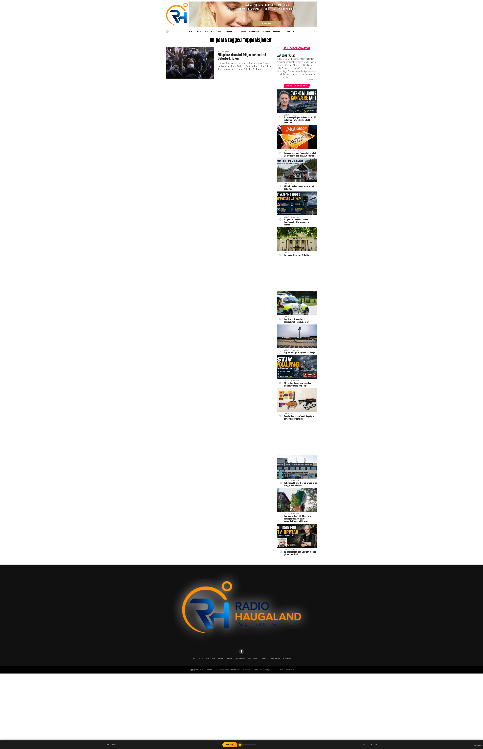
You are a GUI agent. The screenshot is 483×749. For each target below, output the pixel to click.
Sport (219, 31)
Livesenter (290, 31)
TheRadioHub (477, 745)
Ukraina (229, 31)
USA (212, 31)
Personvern (278, 31)
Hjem (190, 31)
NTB (206, 31)
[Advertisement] (297, 275)
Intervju (266, 31)
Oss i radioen (254, 31)
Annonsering (241, 31)
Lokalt (198, 31)
